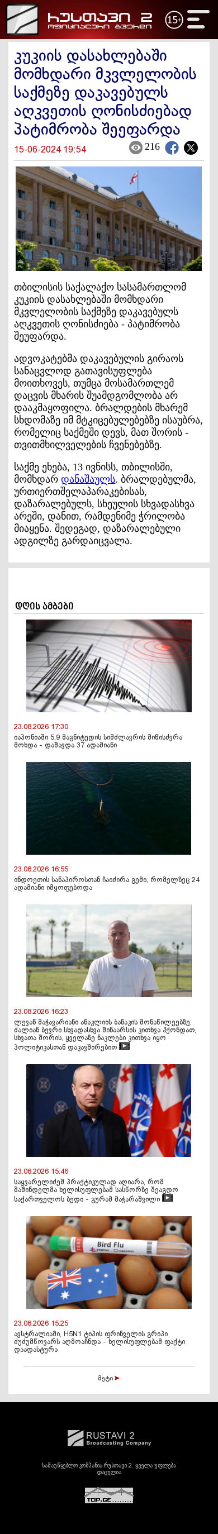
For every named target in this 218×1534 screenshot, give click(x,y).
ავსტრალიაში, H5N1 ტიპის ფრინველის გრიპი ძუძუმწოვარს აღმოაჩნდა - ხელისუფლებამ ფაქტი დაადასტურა (99, 1342)
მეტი (106, 1378)
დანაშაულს (88, 479)
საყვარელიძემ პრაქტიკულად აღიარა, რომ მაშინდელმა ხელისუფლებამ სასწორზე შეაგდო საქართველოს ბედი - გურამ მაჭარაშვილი (96, 1191)
